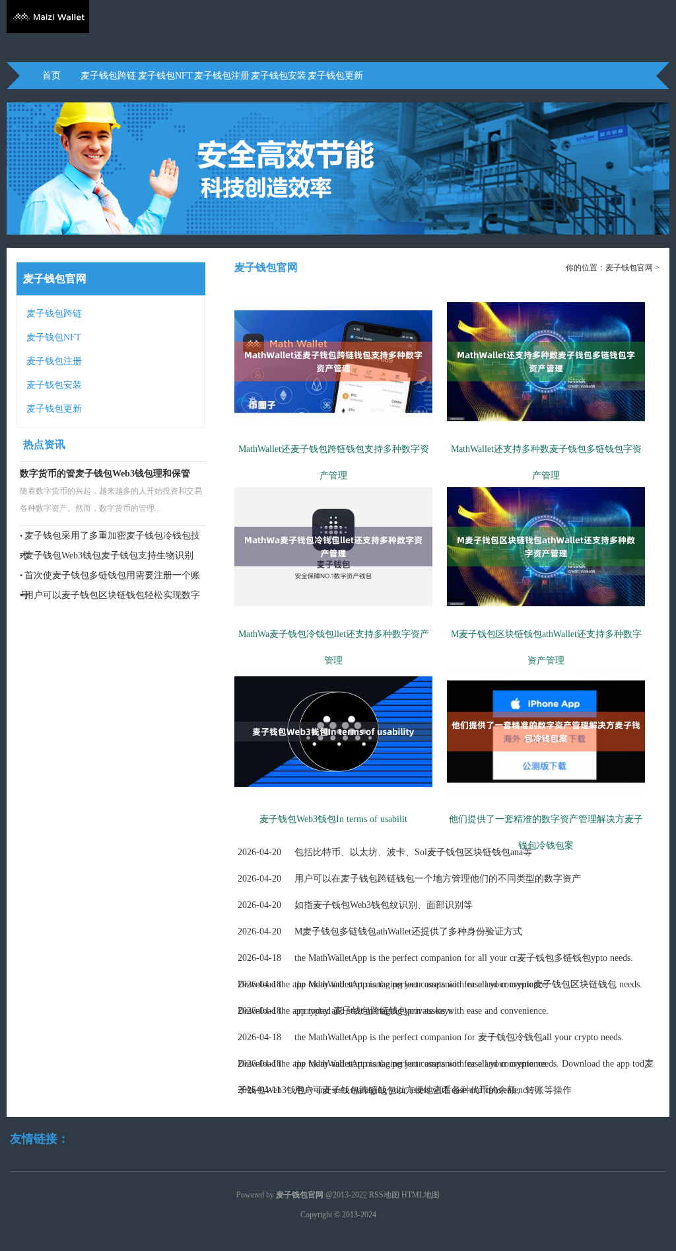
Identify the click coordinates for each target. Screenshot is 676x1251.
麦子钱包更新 (335, 76)
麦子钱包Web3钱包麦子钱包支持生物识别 (108, 555)
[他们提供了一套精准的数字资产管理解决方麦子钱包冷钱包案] (546, 803)
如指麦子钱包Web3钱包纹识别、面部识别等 (355, 905)
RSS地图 (384, 1194)
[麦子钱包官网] (48, 30)
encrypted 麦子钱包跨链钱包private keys (345, 1011)
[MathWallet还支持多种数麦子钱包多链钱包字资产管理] (546, 432)
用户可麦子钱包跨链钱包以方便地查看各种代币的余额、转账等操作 (405, 1090)
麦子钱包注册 (222, 76)
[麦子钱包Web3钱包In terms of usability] (333, 803)
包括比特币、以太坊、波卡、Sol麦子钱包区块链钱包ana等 (385, 852)
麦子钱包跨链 (108, 76)
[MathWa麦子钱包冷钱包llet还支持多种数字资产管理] (333, 618)
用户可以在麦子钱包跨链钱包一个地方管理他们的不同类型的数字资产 (409, 879)
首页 (51, 76)
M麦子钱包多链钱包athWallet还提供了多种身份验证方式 (380, 931)
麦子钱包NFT (165, 76)
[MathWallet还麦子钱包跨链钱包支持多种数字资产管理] (333, 432)
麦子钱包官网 (629, 267)
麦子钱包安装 (278, 76)
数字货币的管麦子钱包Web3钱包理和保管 (105, 473)
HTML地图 (420, 1194)
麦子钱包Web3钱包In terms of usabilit (333, 819)
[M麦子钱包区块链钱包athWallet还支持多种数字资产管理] (546, 618)
